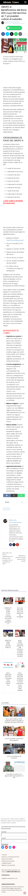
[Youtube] (17, 544)
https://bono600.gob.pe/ (15, 240)
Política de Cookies (7, 859)
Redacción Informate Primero (12, 22)
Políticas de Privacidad (8, 861)
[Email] (20, 34)
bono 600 (6, 509)
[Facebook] (3, 34)
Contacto (4, 855)
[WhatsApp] (16, 34)
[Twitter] (13, 544)
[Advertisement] (14, 75)
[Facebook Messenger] (7, 34)
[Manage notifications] (24, 893)
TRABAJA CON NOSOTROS (8, 865)
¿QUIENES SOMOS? (6, 863)
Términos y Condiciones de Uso (10, 857)
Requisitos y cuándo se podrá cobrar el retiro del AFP (21, 558)
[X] (12, 34)
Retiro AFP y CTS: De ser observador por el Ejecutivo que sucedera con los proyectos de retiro (7, 558)
